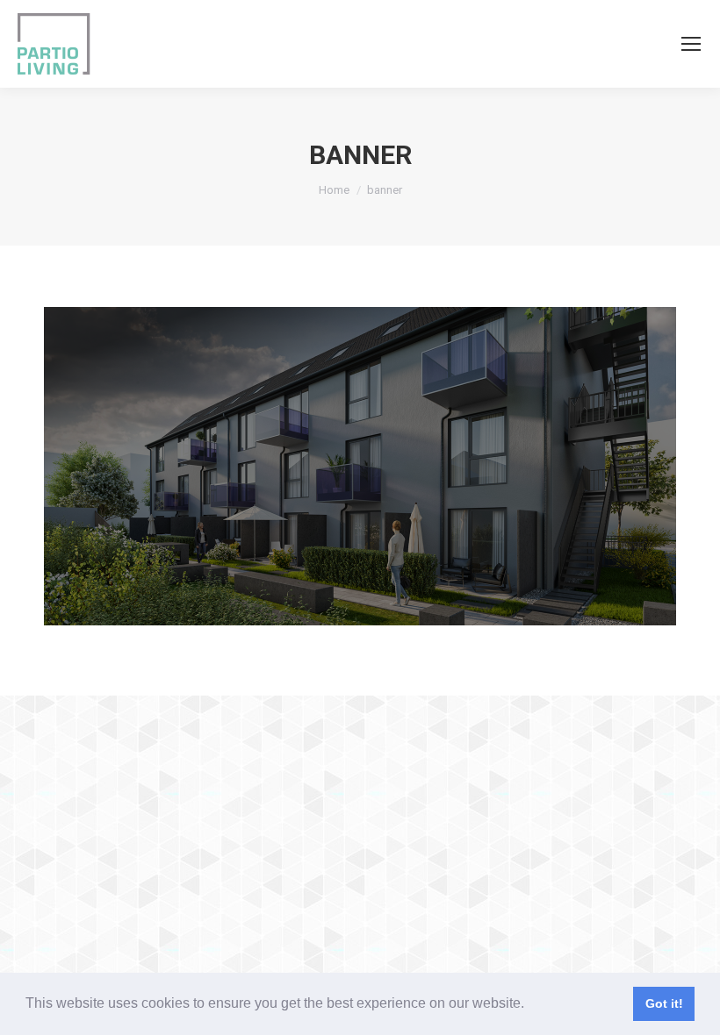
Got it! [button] (664, 1003)
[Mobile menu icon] (691, 43)
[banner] (360, 466)
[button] (530, 1005)
